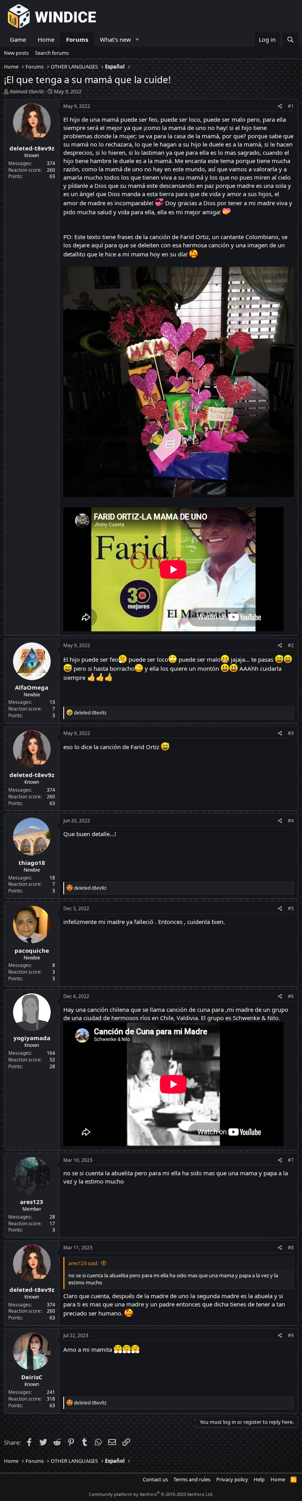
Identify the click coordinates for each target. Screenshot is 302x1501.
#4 (291, 820)
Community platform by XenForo (151, 1494)
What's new (115, 39)
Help (259, 1479)
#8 (291, 1247)
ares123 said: (83, 1263)
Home (46, 39)
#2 (291, 645)
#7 (291, 1160)
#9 (291, 1335)
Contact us (155, 1479)
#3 (291, 733)
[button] (137, 39)
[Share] (280, 106)
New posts (16, 52)
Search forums (52, 52)
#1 (291, 106)
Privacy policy (232, 1479)
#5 (291, 908)
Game (18, 39)
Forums (77, 39)
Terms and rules (191, 1479)
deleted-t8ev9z (26, 91)
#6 (291, 996)
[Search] (290, 39)
